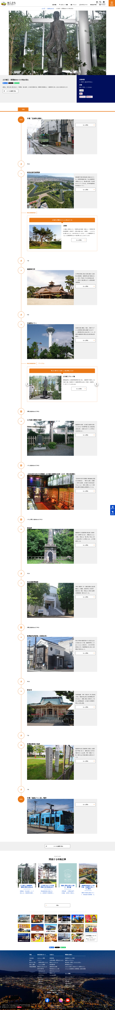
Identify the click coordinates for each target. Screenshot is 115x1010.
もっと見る (85, 125)
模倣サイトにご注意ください (57, 990)
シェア (5, 83)
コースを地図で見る (11, 91)
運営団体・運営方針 (52, 992)
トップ (43, 8)
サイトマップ (61, 992)
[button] (27, 384)
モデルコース (50, 8)
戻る (57, 905)
